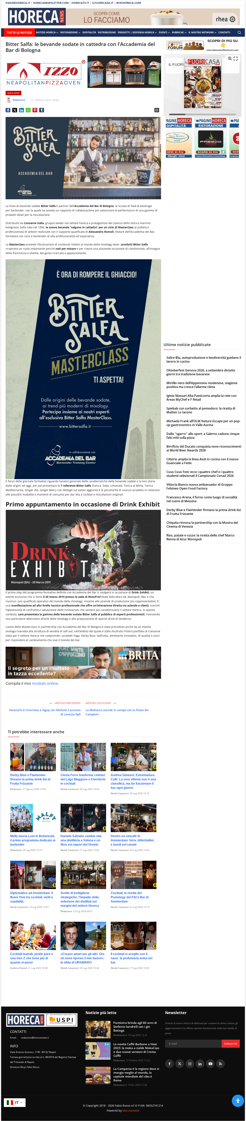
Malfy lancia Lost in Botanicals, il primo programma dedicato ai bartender (32, 840)
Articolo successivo (98, 703)
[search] (239, 32)
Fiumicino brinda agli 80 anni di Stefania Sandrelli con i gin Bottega (135, 1026)
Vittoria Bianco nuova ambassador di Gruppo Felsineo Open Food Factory (199, 486)
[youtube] (210, 1063)
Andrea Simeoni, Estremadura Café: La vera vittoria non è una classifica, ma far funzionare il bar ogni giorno (133, 781)
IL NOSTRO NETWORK (201, 32)
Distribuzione (107, 32)
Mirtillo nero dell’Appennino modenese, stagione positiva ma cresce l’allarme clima (201, 385)
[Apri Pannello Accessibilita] (238, 1101)
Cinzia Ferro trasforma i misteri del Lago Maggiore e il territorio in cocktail (83, 779)
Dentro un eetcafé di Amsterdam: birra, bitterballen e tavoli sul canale (132, 840)
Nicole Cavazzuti (70, 789)
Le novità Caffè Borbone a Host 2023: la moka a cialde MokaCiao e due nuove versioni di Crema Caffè (136, 1050)
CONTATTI (224, 32)
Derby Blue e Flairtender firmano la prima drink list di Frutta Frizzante (30, 779)
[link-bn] (152, 17)
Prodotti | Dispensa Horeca (136, 32)
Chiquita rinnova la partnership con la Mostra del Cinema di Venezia (202, 524)
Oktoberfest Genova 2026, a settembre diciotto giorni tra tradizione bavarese (200, 372)
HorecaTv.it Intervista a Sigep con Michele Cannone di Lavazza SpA (45, 712)
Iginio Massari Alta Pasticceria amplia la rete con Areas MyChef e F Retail (201, 397)
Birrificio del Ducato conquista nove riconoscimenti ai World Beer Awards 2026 (203, 448)
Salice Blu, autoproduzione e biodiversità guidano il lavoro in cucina (203, 359)
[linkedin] (200, 1063)
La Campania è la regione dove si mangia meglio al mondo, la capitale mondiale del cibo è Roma (136, 1074)
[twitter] (179, 1063)
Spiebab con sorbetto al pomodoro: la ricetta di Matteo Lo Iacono (200, 410)
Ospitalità (89, 32)
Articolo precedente (67, 703)
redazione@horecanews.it (35, 1037)
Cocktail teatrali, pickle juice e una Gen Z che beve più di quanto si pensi (31, 958)
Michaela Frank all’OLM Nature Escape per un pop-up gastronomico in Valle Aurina (203, 423)
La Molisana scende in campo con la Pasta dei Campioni (117, 712)
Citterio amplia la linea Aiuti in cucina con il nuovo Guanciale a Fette (202, 461)
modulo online (45, 683)
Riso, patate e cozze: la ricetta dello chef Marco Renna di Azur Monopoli (200, 537)
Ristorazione (69, 32)
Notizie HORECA (46, 32)
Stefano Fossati (18, 968)
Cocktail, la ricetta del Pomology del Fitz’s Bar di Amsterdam (130, 897)
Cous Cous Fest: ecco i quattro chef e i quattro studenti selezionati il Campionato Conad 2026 (200, 474)
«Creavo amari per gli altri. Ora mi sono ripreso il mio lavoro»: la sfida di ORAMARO (83, 958)
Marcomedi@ (131, 1110)
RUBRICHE (178, 32)
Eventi (163, 32)
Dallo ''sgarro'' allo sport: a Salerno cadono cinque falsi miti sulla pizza (202, 436)
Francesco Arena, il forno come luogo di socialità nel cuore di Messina (201, 499)
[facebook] (169, 1063)
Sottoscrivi (230, 1043)
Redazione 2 (120, 1035)
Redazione (16, 789)
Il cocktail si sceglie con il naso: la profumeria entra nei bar (131, 958)
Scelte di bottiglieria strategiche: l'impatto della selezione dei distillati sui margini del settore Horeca (80, 899)
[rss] (220, 1063)
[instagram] (189, 1063)
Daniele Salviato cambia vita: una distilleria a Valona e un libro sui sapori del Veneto (81, 840)
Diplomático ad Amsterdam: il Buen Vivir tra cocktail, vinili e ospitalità (31, 897)
